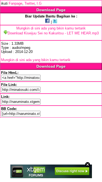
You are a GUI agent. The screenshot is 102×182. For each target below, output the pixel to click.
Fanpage (15, 3)
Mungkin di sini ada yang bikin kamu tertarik (51, 28)
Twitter (29, 3)
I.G (39, 3)
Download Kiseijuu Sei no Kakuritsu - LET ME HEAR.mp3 (53, 33)
